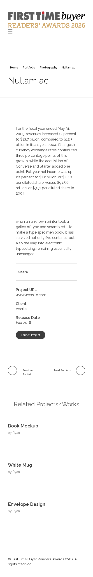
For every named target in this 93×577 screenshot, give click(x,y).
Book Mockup (23, 426)
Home (14, 67)
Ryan (16, 432)
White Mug (20, 465)
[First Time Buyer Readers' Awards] (46, 19)
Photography (48, 67)
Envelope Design (26, 504)
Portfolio (29, 67)
